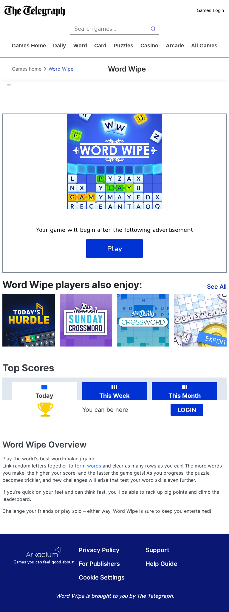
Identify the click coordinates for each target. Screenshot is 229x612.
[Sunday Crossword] (86, 320)
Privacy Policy (99, 550)
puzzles (123, 46)
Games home (29, 46)
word (80, 46)
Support (157, 550)
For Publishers (99, 563)
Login (187, 410)
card (100, 46)
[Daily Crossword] (143, 320)
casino (149, 46)
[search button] (153, 29)
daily (59, 46)
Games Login (210, 10)
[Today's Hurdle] (28, 320)
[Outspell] (200, 320)
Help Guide (161, 563)
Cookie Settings (102, 577)
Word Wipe (61, 69)
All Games (204, 46)
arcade (175, 46)
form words (88, 466)
